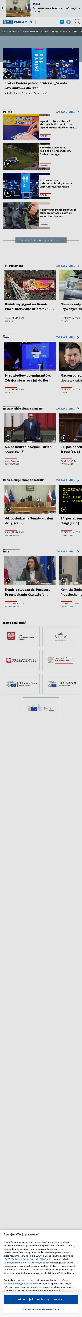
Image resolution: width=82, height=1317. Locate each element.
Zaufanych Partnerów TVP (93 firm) (21, 1263)
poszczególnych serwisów (25, 1284)
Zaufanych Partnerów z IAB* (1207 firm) (31, 1259)
